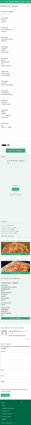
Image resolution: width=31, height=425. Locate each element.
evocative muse (5, 229)
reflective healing (7, 233)
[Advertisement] (15, 209)
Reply (27, 339)
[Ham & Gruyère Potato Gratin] (15, 266)
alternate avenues (6, 227)
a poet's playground (7, 225)
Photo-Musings (14, 1)
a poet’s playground (8, 408)
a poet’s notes (6, 416)
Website (2, 381)
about (3, 405)
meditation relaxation (8, 231)
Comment (3, 351)
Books (28, 1)
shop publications (15, 194)
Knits (22, 1)
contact (4, 419)
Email (2, 375)
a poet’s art (6, 411)
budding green (9, 6)
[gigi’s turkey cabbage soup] (15, 247)
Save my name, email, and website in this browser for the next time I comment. (14, 390)
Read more (15, 189)
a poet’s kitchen (7, 413)
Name (2, 370)
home (3, 402)
